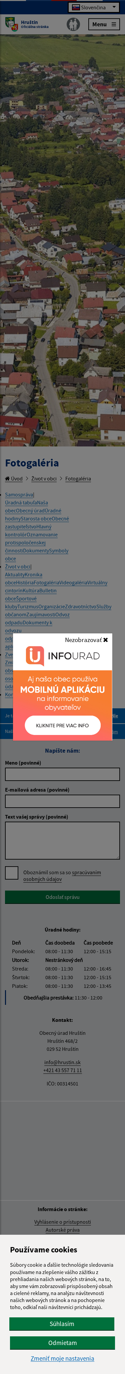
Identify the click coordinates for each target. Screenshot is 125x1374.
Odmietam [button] (62, 1343)
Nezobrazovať (84, 640)
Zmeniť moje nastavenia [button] (62, 1358)
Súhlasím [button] (62, 1324)
